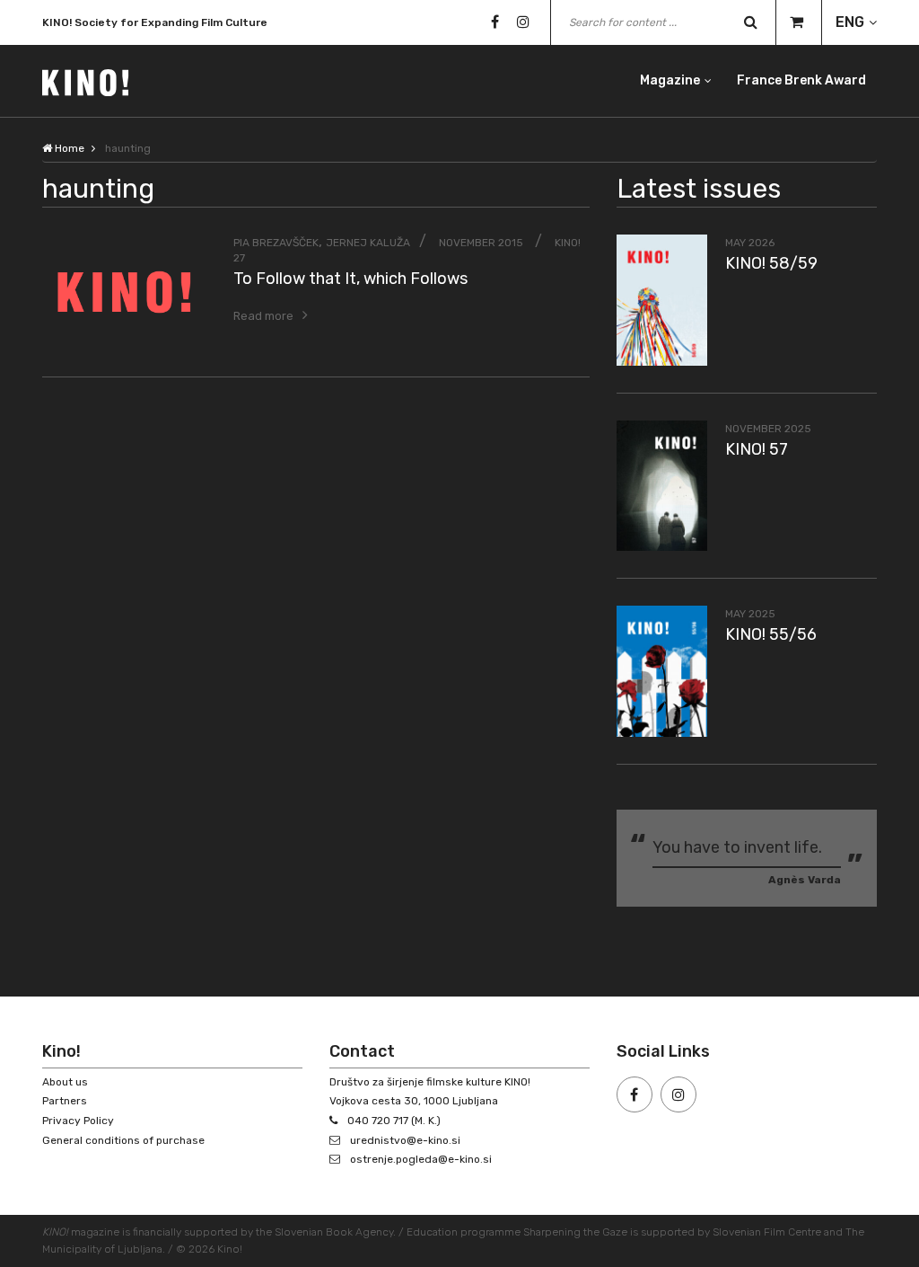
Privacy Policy (78, 1120)
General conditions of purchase (123, 1140)
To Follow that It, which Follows (350, 278)
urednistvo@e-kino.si (405, 1140)
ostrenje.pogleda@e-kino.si (421, 1159)
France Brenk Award (801, 80)
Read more (263, 316)
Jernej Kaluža (368, 242)
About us (65, 1082)
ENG (850, 22)
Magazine (670, 80)
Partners (64, 1100)
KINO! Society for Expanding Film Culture (154, 22)
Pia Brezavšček (276, 242)
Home (68, 148)
